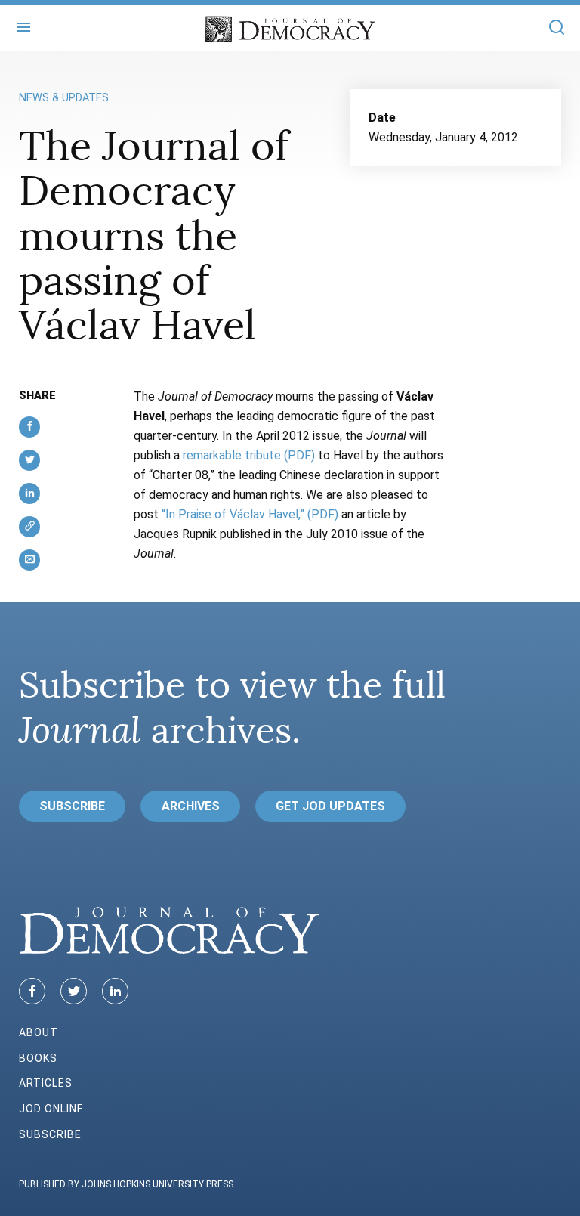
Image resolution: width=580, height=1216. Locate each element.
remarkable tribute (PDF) (249, 455)
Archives (191, 806)
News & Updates (64, 97)
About (38, 1032)
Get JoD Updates (330, 806)
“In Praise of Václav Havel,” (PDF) (250, 514)
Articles (45, 1083)
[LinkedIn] (115, 991)
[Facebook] (32, 991)
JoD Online (51, 1109)
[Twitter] (73, 991)
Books (38, 1058)
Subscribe (72, 806)
